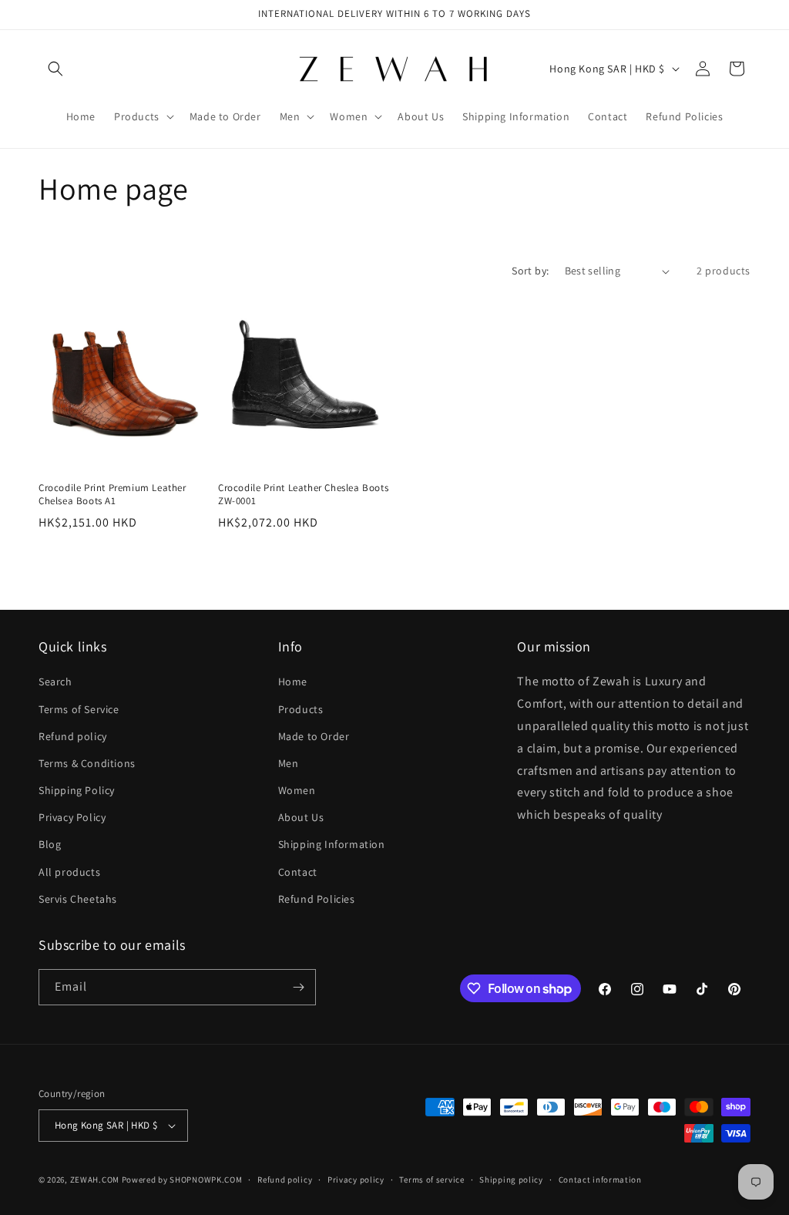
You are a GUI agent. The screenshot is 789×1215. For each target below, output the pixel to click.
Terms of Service (79, 709)
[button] (55, 69)
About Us (301, 817)
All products (69, 872)
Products (301, 709)
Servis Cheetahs (78, 899)
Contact (297, 872)
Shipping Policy (77, 790)
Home (292, 681)
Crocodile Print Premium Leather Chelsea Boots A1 (112, 494)
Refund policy (73, 736)
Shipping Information (331, 844)
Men (288, 763)
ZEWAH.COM (94, 1179)
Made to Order (314, 736)
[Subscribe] (298, 987)
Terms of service (431, 1179)
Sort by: (530, 271)
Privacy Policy (72, 817)
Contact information (600, 1179)
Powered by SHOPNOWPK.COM (182, 1179)
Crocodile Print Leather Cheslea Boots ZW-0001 (303, 494)
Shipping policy (511, 1179)
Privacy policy (355, 1179)
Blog (50, 844)
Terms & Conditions (87, 763)
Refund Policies (316, 899)
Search (55, 681)
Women (297, 790)
